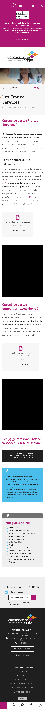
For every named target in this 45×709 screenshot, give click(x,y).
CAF (11, 528)
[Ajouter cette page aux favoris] (35, 87)
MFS (5, 183)
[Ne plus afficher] (41, 5)
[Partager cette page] (41, 87)
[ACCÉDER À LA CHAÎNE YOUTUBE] (33, 587)
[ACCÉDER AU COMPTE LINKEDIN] (38, 587)
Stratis (22, 698)
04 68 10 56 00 (24, 643)
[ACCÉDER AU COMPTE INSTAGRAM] (29, 587)
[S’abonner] (33, 597)
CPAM (12, 536)
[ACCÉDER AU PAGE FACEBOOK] (25, 587)
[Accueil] (3, 88)
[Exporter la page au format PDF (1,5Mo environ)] (38, 87)
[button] (41, 705)
